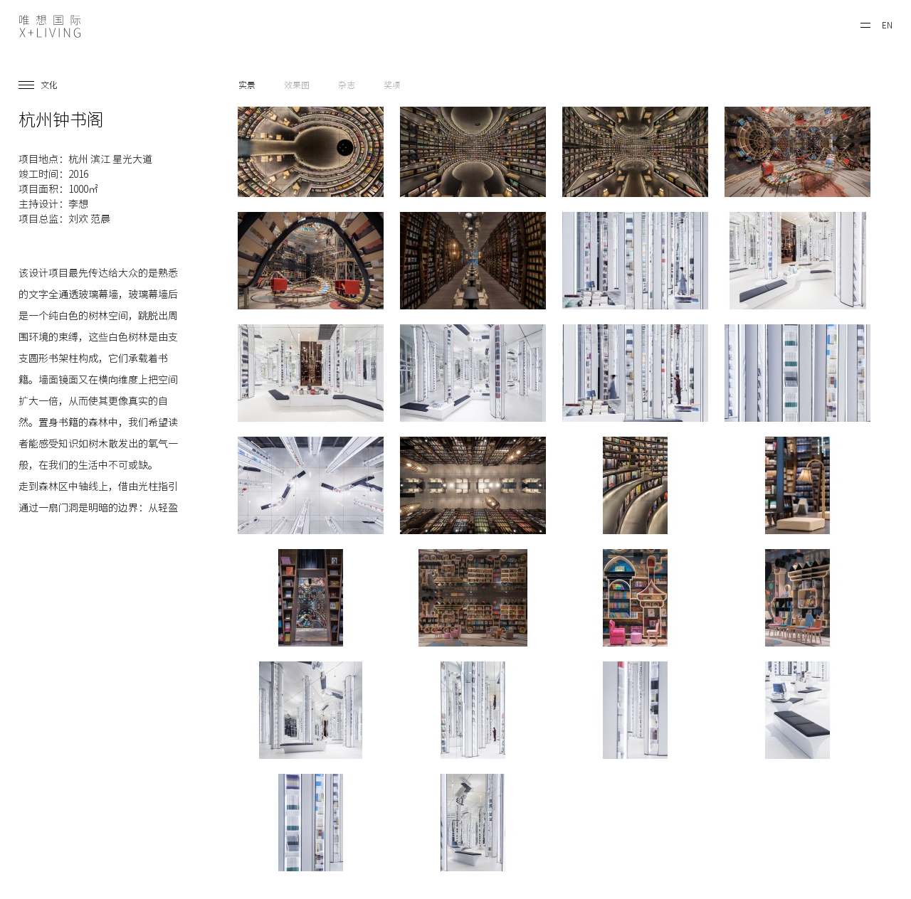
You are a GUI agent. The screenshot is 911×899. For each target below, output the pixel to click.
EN (887, 25)
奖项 (392, 84)
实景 (247, 84)
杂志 (346, 84)
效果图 (297, 84)
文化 (49, 84)
